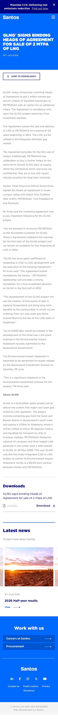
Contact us (13, 686)
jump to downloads (23, 76)
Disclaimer (29, 690)
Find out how (40, 8)
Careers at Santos (18, 638)
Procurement (15, 646)
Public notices (30, 686)
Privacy (46, 686)
